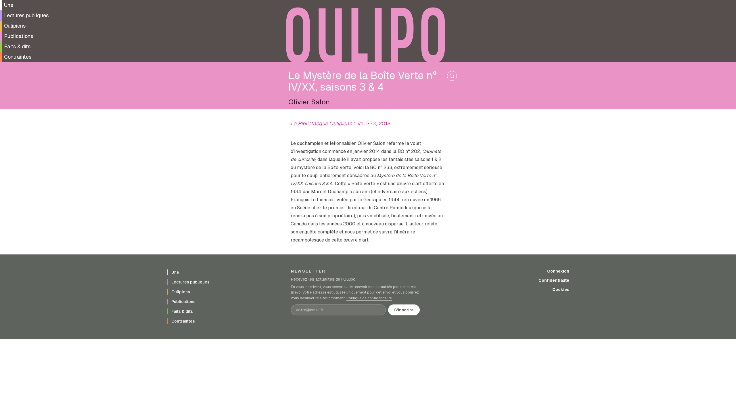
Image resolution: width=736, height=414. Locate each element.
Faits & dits (17, 46)
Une (8, 5)
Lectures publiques (26, 15)
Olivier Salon (309, 102)
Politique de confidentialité (369, 298)
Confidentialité (553, 280)
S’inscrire (404, 310)
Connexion (558, 271)
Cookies (560, 289)
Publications (18, 36)
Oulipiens (15, 26)
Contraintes (17, 57)
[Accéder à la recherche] (452, 76)
